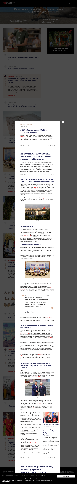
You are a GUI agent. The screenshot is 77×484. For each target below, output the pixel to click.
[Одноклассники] (23, 145)
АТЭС (33, 407)
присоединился (27, 235)
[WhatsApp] (30, 145)
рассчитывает (33, 442)
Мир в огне (22, 124)
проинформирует (36, 376)
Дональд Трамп (41, 463)
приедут (36, 187)
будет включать (24, 333)
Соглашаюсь (66, 476)
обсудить (22, 356)
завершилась (34, 416)
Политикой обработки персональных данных (40, 480)
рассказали (23, 136)
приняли (49, 337)
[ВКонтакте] (21, 145)
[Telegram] (28, 145)
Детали (32, 150)
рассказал (39, 403)
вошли (46, 231)
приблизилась (49, 317)
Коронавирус (29, 124)
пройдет (45, 198)
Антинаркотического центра (33, 358)
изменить (40, 354)
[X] (26, 145)
